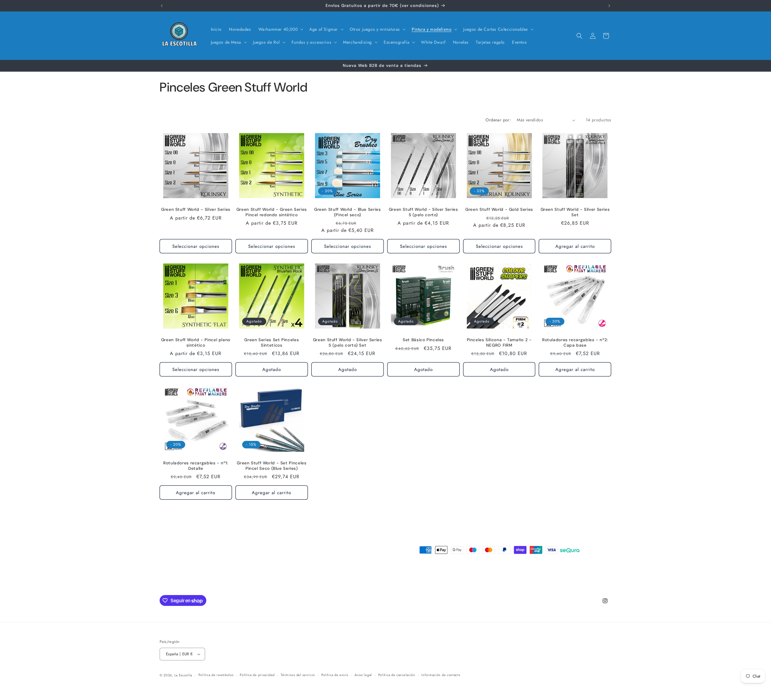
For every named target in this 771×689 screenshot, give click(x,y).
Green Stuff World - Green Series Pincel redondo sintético (271, 212)
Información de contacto (440, 674)
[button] (280, 29)
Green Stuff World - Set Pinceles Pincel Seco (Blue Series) (271, 465)
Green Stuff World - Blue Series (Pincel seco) (347, 212)
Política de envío (334, 674)
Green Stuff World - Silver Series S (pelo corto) (423, 212)
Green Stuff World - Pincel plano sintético (195, 342)
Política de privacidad (257, 674)
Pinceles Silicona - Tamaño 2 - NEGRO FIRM (499, 342)
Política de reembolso (216, 674)
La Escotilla (183, 675)
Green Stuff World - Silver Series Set (575, 212)
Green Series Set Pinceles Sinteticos (271, 342)
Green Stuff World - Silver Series (195, 209)
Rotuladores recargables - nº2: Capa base (575, 342)
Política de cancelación (396, 674)
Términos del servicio (298, 674)
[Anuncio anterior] (161, 5)
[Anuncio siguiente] (609, 5)
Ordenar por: (498, 120)
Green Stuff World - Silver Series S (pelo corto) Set (347, 342)
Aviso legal (363, 674)
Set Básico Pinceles (423, 339)
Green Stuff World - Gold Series (499, 209)
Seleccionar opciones (195, 246)
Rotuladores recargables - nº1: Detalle (195, 465)
